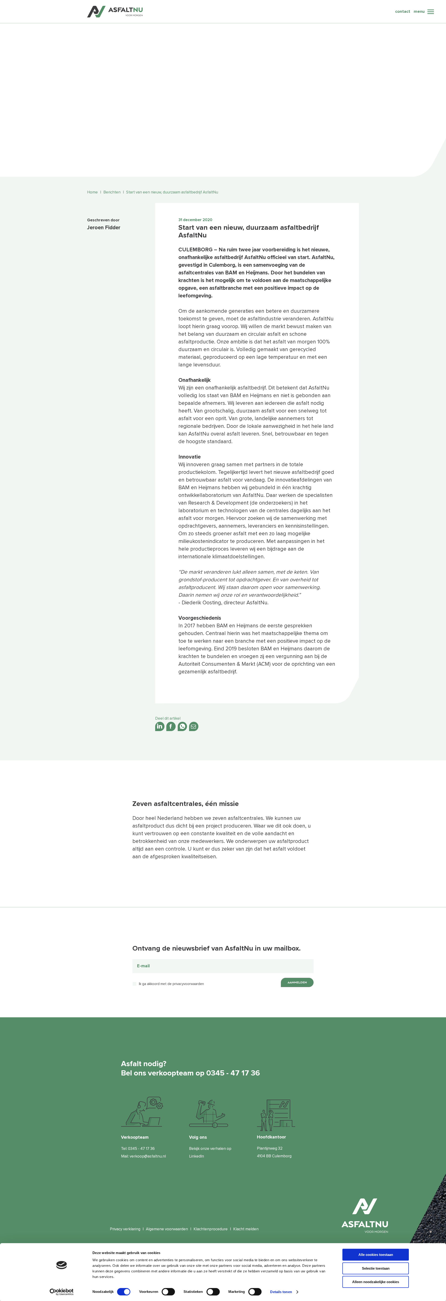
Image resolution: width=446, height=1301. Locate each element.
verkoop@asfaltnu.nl (148, 1156)
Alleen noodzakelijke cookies (375, 1282)
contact (402, 11)
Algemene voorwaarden (167, 1229)
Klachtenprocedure (210, 1229)
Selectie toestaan (376, 1268)
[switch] (168, 1291)
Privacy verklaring (125, 1229)
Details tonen (281, 1292)
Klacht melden (246, 1229)
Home (92, 192)
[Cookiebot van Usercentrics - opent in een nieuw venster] (61, 1291)
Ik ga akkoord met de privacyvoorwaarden (171, 984)
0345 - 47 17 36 (141, 1148)
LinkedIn (196, 1156)
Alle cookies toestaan (375, 1255)
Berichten (112, 192)
